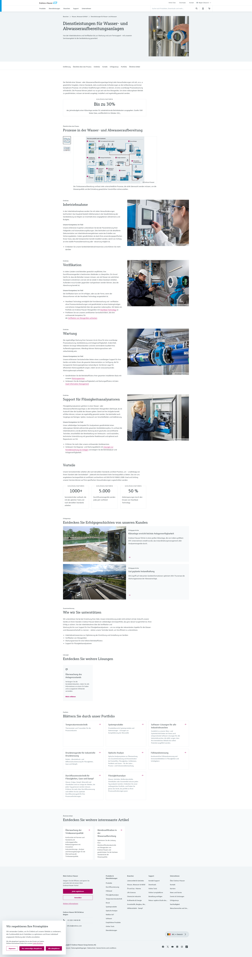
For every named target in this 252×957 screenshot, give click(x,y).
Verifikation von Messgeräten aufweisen (82, 318)
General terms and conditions (106, 948)
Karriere (172, 889)
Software (109, 918)
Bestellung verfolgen (155, 896)
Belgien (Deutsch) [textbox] (204, 3)
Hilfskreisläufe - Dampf (135, 908)
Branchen (66, 16)
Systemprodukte (115, 724)
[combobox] (205, 3)
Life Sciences (131, 892)
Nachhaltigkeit (175, 904)
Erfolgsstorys (174, 900)
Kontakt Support (154, 881)
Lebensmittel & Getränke (135, 881)
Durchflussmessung (112, 887)
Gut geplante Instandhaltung (141, 571)
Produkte (109, 883)
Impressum (66, 948)
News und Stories (176, 892)
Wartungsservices (78, 378)
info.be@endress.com (74, 926)
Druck (108, 903)
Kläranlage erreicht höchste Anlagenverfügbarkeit (151, 533)
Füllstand (109, 891)
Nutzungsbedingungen (79, 948)
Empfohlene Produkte (113, 922)
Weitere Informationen (70, 903)
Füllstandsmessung (159, 752)
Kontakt (191, 3)
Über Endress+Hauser (177, 881)
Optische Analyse (116, 752)
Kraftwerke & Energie (134, 900)
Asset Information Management (77, 384)
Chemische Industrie (134, 896)
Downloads (182, 3)
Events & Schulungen (177, 896)
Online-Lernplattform (156, 892)
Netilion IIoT (110, 915)
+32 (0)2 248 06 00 (73, 920)
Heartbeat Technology (108, 310)
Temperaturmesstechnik (76, 724)
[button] (67, 66)
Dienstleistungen (111, 930)
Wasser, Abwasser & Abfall (80, 16)
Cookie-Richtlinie (38, 943)
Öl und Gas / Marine (134, 889)
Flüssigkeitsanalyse (117, 775)
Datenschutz (91, 948)
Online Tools (172, 3)
